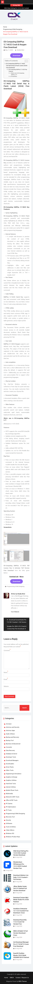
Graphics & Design (11, 777)
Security (8, 820)
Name (5, 672)
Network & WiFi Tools (12, 797)
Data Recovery (10, 750)
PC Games (9, 803)
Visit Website (15, 612)
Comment (7, 650)
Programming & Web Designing (15, 586)
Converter (9, 747)
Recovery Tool (10, 817)
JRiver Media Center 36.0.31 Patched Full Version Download (20, 888)
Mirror (22, 576)
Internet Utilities (11, 787)
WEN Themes (22, 981)
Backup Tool (10, 740)
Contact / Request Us (22, 977)
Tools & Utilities (11, 827)
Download (16, 55)
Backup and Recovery (12, 737)
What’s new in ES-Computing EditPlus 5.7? (17, 74)
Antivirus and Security (12, 727)
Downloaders (10, 764)
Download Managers (12, 760)
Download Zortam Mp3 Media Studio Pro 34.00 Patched (21, 900)
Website (6, 686)
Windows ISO (10, 833)
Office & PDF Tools (11, 800)
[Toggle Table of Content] (25, 61)
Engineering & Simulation (13, 774)
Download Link (13, 576)
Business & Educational (13, 744)
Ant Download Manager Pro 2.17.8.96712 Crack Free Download (21, 944)
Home (6, 977)
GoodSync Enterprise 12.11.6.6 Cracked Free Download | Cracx (21, 911)
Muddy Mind (20, 50)
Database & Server (11, 754)
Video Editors (10, 830)
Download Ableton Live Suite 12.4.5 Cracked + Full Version (20, 877)
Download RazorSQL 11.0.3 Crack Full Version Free (20, 922)
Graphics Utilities (11, 780)
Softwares (9, 823)
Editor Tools (9, 770)
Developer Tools (11, 757)
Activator (9, 724)
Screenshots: (14, 76)
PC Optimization (11, 807)
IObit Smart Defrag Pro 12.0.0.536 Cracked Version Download (20, 853)
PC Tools (9, 810)
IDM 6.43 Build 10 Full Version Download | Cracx (20, 933)
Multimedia (9, 793)
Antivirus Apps (10, 730)
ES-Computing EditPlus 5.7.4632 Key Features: (18, 70)
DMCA (12, 977)
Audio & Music (10, 734)
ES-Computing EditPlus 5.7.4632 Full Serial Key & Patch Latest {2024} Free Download (16, 65)
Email (5, 679)
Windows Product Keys (13, 837)
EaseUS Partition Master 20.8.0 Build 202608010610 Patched (21, 955)
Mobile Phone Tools (12, 790)
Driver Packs (10, 767)
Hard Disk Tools (11, 783)
